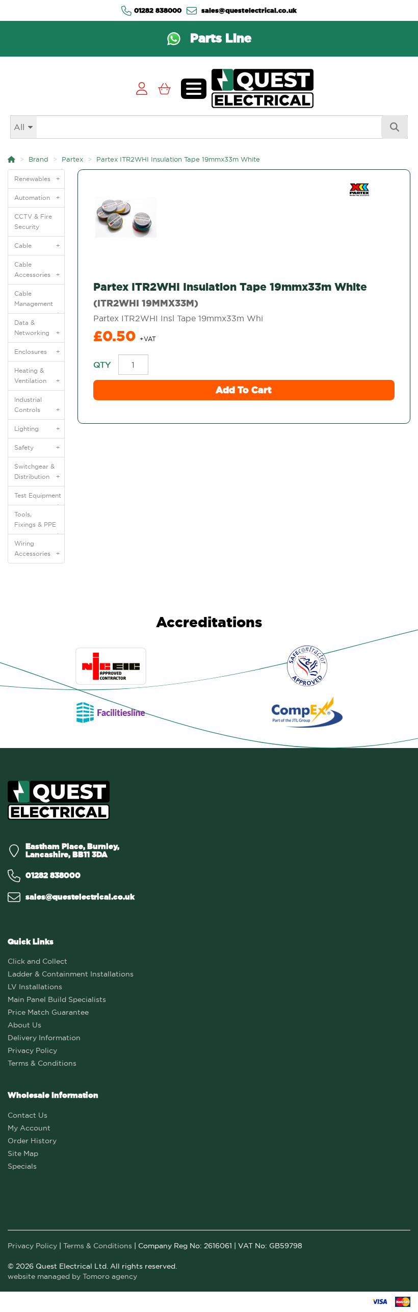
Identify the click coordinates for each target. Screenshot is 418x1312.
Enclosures (37, 351)
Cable (37, 245)
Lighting (37, 428)
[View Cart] (164, 88)
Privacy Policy (32, 1050)
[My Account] (141, 88)
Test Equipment (37, 498)
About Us (24, 1025)
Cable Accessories (37, 269)
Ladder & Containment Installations (71, 974)
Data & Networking (37, 328)
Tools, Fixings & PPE (37, 522)
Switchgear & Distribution (37, 471)
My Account (29, 1128)
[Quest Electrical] (59, 800)
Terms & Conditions (42, 1063)
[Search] (394, 127)
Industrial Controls (37, 405)
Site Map (23, 1153)
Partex (72, 159)
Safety (37, 447)
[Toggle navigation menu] (193, 89)
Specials (22, 1166)
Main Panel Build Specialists (57, 999)
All (19, 127)
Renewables (37, 179)
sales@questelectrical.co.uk (248, 10)
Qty (102, 364)
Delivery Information (44, 1037)
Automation (37, 197)
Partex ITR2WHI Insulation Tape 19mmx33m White (178, 159)
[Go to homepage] (263, 88)
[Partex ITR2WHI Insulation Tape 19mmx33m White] (244, 217)
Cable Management (37, 301)
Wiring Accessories (37, 548)
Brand (38, 159)
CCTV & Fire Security (33, 221)
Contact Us (27, 1115)
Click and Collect (37, 961)
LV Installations (35, 986)
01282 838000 (157, 10)
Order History (32, 1140)
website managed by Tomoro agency (72, 1276)
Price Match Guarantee (48, 1012)
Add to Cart (244, 389)
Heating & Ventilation (37, 375)
